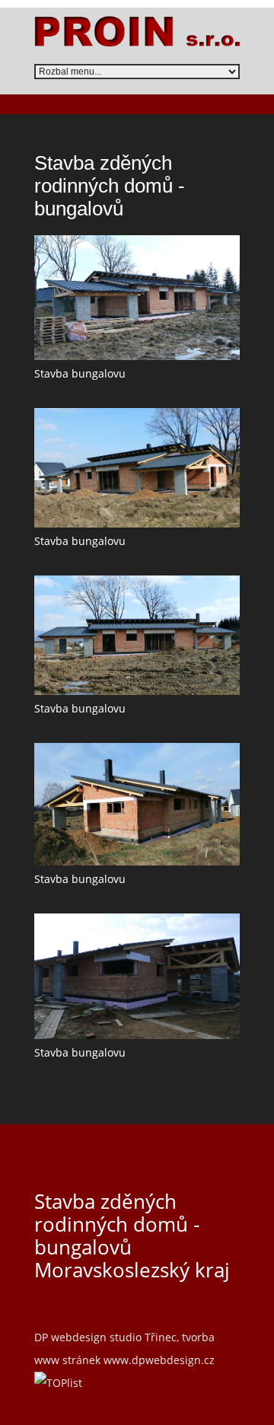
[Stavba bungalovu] (137, 297)
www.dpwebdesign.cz (159, 1360)
